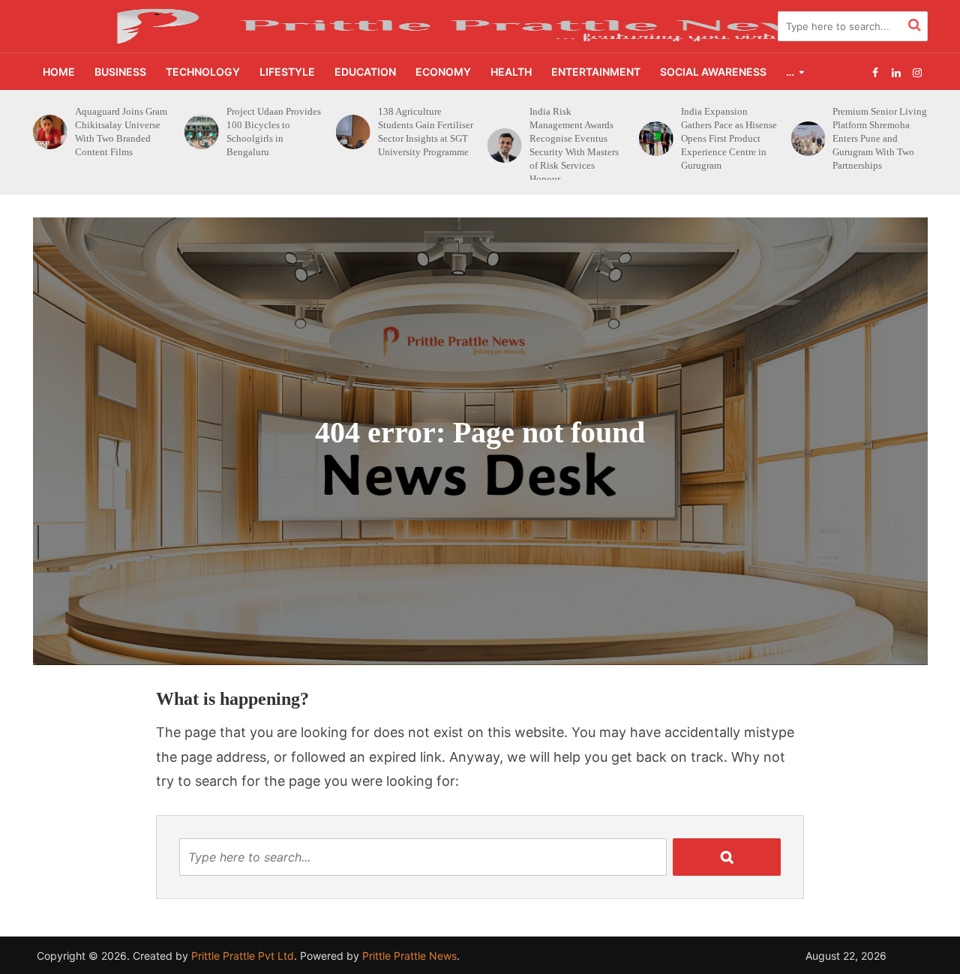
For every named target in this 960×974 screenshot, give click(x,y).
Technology (203, 71)
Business (120, 71)
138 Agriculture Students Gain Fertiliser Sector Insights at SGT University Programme (274, 131)
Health (511, 71)
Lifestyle (287, 71)
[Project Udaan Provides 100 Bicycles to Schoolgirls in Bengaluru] (46, 132)
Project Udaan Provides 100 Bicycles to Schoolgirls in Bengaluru (122, 131)
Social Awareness (713, 71)
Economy (443, 71)
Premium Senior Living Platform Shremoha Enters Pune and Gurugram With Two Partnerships (728, 138)
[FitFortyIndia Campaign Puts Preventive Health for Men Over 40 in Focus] (804, 132)
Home (59, 71)
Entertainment (595, 71)
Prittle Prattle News (409, 955)
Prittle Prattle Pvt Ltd (242, 955)
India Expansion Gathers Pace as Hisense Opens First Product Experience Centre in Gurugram (578, 138)
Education (365, 71)
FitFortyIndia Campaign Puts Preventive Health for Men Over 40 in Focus (877, 131)
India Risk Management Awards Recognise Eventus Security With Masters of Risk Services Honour (422, 145)
